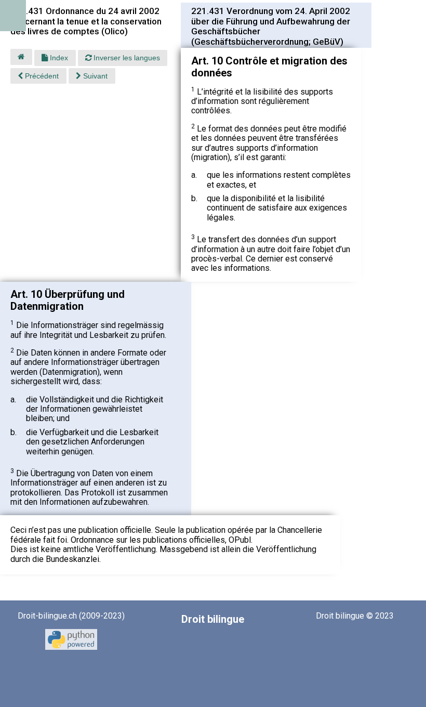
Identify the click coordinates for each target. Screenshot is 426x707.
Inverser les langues (125, 58)
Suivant (94, 76)
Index (58, 58)
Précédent (41, 76)
